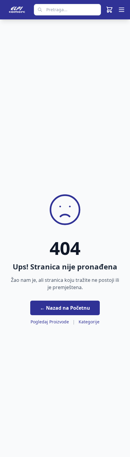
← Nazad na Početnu (65, 308)
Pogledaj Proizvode (50, 322)
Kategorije (89, 322)
